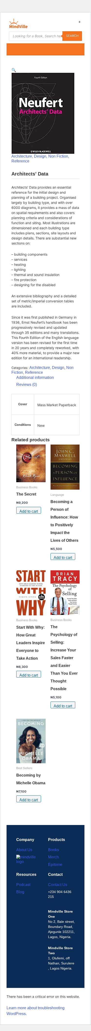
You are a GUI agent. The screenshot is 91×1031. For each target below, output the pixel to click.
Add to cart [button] (28, 511)
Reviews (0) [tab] (26, 384)
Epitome (55, 865)
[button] (9, 49)
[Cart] (78, 24)
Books (53, 850)
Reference (20, 161)
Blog (20, 892)
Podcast (23, 885)
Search (72, 36)
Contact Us (57, 885)
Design (40, 156)
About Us (24, 850)
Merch (53, 857)
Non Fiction (58, 156)
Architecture (21, 156)
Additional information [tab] (35, 377)
